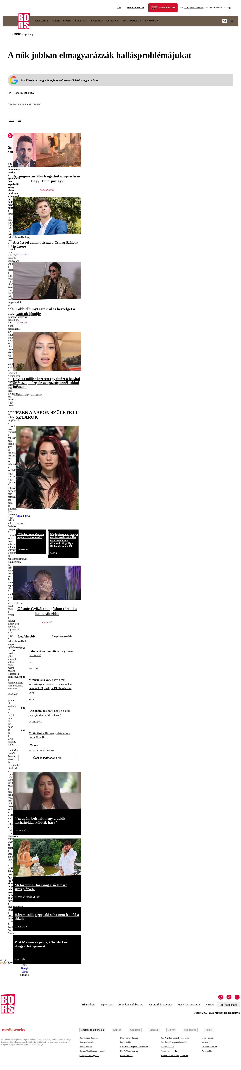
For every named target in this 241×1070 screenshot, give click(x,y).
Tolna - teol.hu (207, 1038)
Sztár (55, 20)
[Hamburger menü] (10, 21)
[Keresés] (224, 21)
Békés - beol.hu (86, 1047)
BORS (17, 34)
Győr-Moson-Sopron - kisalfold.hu (134, 1047)
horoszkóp (21, 927)
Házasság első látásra (42, 750)
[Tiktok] (220, 997)
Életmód (81, 20)
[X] (10, 136)
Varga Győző (47, 190)
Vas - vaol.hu (207, 1042)
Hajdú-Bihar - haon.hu (129, 1051)
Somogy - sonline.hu (169, 1051)
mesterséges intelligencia (27, 395)
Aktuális (41, 20)
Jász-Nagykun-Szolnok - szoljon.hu (175, 1038)
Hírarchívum (88, 1004)
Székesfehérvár (193, 7)
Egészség (28, 34)
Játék (119, 7)
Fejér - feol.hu (125, 1042)
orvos (11, 120)
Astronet (113, 20)
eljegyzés (20, 959)
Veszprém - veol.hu (209, 1047)
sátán (53, 553)
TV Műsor (151, 20)
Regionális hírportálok (92, 1029)
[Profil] (232, 21)
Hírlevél (210, 1004)
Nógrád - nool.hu (167, 1047)
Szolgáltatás (190, 1029)
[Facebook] (237, 997)
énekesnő (20, 523)
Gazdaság (135, 1029)
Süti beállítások (228, 1004)
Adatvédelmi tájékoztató (130, 1004)
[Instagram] (228, 997)
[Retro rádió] (155, 8)
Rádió (208, 1029)
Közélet (117, 1029)
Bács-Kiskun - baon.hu (89, 1038)
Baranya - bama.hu (87, 1042)
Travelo (97, 20)
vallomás (22, 549)
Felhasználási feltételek (160, 1004)
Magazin (154, 1029)
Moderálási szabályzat (189, 1004)
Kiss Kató (47, 622)
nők (19, 120)
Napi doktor (132, 20)
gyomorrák (35, 722)
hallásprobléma (21, 93)
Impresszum (106, 1004)
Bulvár (171, 1029)
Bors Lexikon (135, 7)
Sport (67, 20)
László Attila (20, 254)
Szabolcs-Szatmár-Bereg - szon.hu (174, 1055)
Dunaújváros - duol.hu (129, 1038)
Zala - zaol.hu (207, 1051)
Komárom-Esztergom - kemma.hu (174, 1042)
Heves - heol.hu (126, 1055)
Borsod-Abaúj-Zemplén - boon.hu (93, 1051)
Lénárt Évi (21, 322)
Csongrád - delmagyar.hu (89, 1055)
